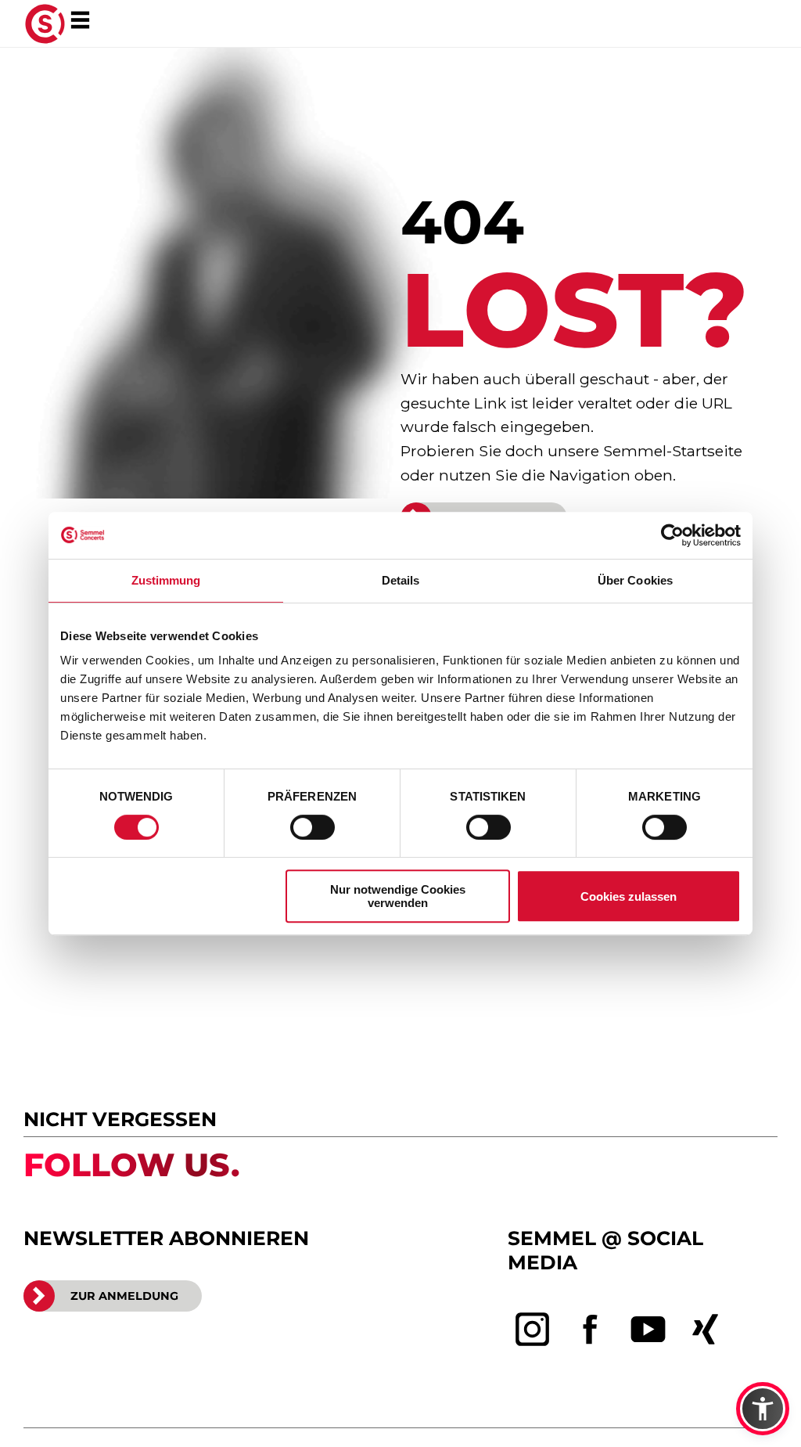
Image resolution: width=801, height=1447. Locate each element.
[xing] (706, 1330)
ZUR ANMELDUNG (124, 1296)
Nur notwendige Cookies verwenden (397, 896)
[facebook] (591, 1330)
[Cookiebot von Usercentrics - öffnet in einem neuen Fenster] (672, 535)
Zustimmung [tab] (166, 580)
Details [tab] (401, 580)
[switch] (312, 827)
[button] (762, 1408)
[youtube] (648, 1330)
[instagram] (533, 1330)
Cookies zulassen (628, 896)
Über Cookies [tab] (635, 580)
